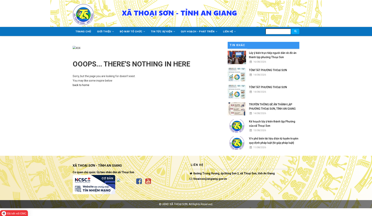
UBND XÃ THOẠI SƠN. (175, 204)
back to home (81, 85)
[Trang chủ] (83, 12)
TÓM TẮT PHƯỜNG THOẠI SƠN (268, 70)
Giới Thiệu (104, 31)
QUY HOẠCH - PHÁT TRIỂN (198, 31)
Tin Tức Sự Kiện (162, 31)
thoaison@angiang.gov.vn (210, 178)
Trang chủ (83, 31)
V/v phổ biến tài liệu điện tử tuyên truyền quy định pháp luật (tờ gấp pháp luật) (273, 140)
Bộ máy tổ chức (131, 31)
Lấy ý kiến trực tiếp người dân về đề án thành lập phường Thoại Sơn (272, 55)
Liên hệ (228, 31)
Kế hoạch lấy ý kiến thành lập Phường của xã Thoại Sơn (272, 123)
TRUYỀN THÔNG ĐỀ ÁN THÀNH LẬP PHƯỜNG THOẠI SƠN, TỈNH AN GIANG (272, 106)
